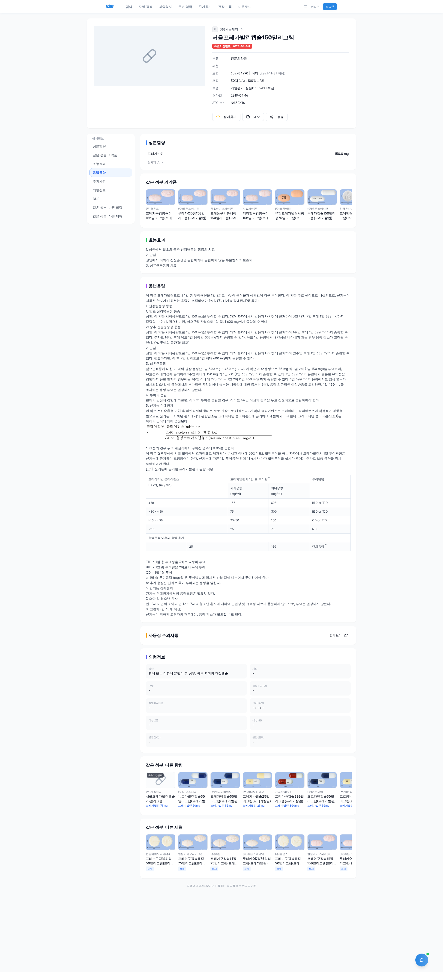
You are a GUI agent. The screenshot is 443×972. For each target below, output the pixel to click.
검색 (129, 7)
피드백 (315, 6)
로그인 (330, 6)
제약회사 (165, 7)
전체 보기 (335, 635)
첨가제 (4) (154, 162)
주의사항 (99, 181)
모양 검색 (146, 7)
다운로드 (244, 7)
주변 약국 (185, 7)
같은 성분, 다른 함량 (107, 207)
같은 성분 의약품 (105, 155)
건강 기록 (225, 7)
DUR (96, 199)
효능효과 (99, 164)
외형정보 (99, 190)
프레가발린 (156, 154)
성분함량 (99, 146)
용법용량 (99, 172)
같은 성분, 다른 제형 (107, 216)
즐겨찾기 (205, 7)
